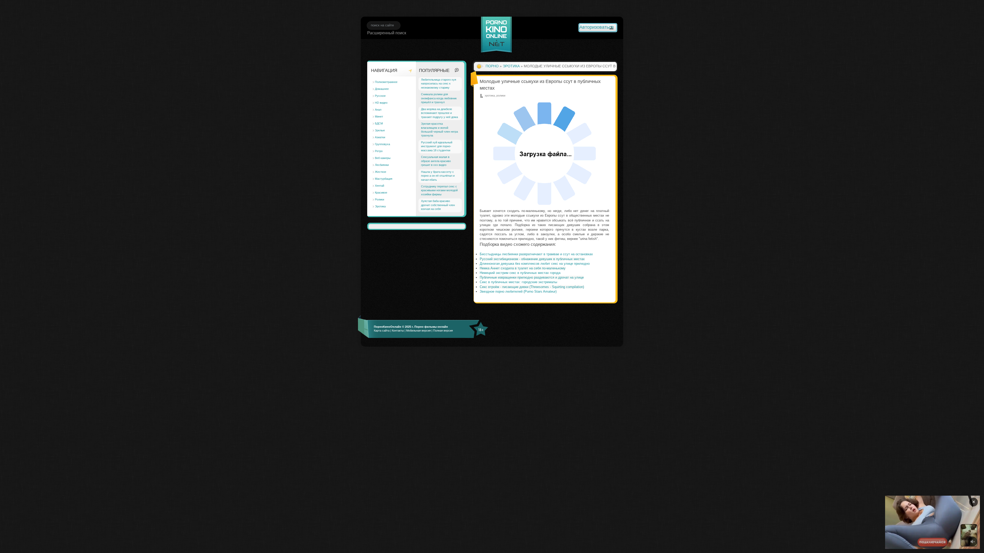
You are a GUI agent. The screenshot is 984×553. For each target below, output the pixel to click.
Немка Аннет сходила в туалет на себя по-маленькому (523, 268)
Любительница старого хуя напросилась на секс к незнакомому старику (438, 83)
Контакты (398, 330)
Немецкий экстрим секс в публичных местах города (520, 273)
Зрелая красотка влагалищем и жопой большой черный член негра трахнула (439, 129)
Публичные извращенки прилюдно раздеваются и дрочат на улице (532, 277)
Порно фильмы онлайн (431, 326)
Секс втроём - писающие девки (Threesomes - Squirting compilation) (532, 287)
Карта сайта (381, 330)
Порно (492, 66)
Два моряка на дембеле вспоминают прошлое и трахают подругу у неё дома (439, 113)
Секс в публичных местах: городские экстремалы (518, 282)
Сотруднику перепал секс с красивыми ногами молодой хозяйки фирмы (439, 190)
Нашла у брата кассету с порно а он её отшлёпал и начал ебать (438, 175)
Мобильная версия (418, 330)
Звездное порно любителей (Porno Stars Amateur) (518, 291)
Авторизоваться (596, 27)
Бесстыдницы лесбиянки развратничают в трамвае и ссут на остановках (536, 254)
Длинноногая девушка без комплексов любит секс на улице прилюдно (535, 263)
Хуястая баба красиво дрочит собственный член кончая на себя (438, 204)
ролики (500, 95)
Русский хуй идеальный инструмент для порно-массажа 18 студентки (436, 146)
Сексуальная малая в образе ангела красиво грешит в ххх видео (436, 160)
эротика (511, 66)
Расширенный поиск (386, 33)
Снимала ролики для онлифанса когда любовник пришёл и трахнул (439, 98)
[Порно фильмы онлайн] (496, 35)
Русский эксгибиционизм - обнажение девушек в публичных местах (532, 259)
